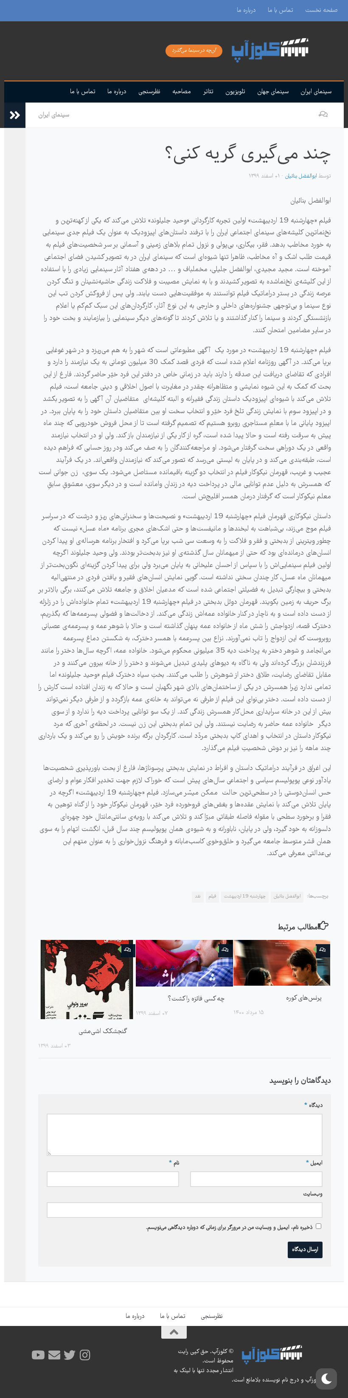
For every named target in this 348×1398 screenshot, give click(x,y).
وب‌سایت (313, 1194)
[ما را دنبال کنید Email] (54, 1355)
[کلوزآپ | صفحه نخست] (280, 51)
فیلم (212, 896)
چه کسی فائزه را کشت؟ (196, 999)
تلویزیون (235, 92)
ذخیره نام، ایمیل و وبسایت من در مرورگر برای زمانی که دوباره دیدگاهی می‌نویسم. (229, 1228)
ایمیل (314, 1163)
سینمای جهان (273, 92)
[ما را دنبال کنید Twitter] (70, 1355)
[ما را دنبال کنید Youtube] (39, 1355)
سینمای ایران (315, 92)
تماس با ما (280, 10)
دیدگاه (313, 1106)
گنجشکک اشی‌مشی (103, 1032)
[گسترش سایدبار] (14, 115)
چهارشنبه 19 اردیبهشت (245, 896)
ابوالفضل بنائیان (301, 176)
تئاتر (208, 92)
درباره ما (246, 10)
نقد (198, 896)
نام (174, 1163)
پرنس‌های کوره (304, 998)
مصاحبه (181, 92)
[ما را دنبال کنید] (85, 1355)
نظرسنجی (149, 92)
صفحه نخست (321, 10)
